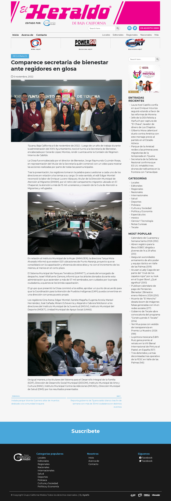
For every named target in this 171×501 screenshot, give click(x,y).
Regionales (131, 35)
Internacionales (139, 195)
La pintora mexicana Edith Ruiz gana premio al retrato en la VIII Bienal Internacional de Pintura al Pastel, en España (145, 343)
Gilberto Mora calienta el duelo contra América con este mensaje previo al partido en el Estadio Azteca (145, 137)
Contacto (41, 35)
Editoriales (118, 35)
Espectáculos (138, 214)
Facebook (146, 457)
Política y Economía (141, 211)
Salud (134, 198)
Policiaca (135, 205)
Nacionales (146, 35)
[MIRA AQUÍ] (36, 43)
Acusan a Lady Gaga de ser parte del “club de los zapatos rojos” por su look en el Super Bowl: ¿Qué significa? (145, 276)
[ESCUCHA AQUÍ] (85, 43)
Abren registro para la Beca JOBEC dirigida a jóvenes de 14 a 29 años (143, 247)
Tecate (135, 227)
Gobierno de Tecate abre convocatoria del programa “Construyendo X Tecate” (145, 314)
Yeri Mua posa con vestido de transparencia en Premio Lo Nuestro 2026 (145, 327)
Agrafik (85, 495)
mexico (135, 218)
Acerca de (27, 35)
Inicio (15, 35)
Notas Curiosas (139, 224)
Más (156, 35)
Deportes (136, 202)
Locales (106, 35)
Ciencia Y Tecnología (142, 221)
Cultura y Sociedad (141, 208)
